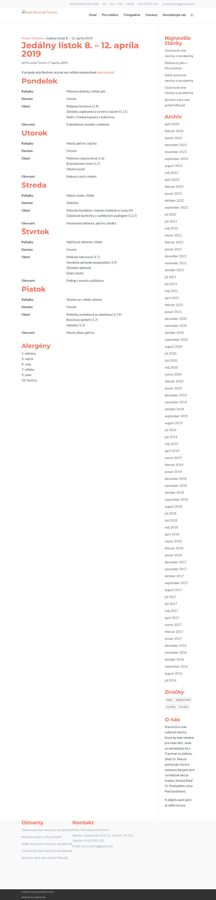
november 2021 (176, 263)
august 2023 (173, 166)
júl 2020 (170, 353)
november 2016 (176, 652)
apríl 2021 (172, 298)
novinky (170, 706)
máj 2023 (171, 172)
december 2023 (176, 145)
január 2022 (173, 249)
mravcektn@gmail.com (178, 4)
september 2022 (176, 207)
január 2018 (173, 555)
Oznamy (152, 15)
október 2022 (174, 200)
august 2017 (173, 590)
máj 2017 (171, 611)
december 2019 (176, 395)
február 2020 (174, 381)
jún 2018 (171, 520)
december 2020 (176, 319)
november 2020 (176, 325)
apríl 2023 (172, 179)
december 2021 (176, 256)
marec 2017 (173, 624)
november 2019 (176, 402)
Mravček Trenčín (36, 62)
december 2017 (176, 562)
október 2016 (174, 659)
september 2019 (176, 416)
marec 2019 (173, 458)
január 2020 (173, 388)
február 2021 (174, 305)
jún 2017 (171, 604)
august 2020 (173, 346)
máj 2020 (171, 367)
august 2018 (173, 506)
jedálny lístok (183, 699)
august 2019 (173, 423)
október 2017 (174, 576)
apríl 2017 (172, 618)
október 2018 (174, 492)
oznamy (183, 706)
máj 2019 (171, 444)
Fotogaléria (132, 15)
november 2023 (176, 152)
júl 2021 (170, 277)
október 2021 (174, 270)
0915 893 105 (148, 4)
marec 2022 (173, 235)
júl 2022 (170, 214)
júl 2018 (170, 513)
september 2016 (176, 666)
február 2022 (174, 242)
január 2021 (173, 312)
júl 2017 (170, 597)
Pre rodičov (110, 15)
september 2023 (176, 159)
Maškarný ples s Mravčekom (42, 837)
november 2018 (176, 485)
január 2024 (173, 138)
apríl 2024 (172, 124)
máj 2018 (171, 527)
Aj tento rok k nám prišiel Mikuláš (45, 858)
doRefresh (40, 897)
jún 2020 (171, 360)
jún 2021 (171, 284)
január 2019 (173, 471)
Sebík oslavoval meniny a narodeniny (47, 844)
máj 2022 (171, 228)
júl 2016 (170, 680)
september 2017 (176, 583)
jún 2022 (171, 221)
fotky (169, 699)
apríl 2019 (172, 451)
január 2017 (173, 638)
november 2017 (176, 569)
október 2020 (174, 332)
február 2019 (174, 465)
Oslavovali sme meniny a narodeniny (47, 830)
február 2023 (174, 186)
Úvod (93, 15)
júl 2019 (170, 430)
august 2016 (173, 673)
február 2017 (174, 631)
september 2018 (176, 499)
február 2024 (174, 131)
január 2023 (173, 193)
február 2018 (174, 548)
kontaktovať (105, 72)
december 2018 (176, 478)
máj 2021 (171, 291)
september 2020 (176, 339)
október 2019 (174, 409)
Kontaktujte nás (174, 15)
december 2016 (176, 645)
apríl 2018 (172, 534)
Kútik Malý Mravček (84, 4)
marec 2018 (173, 541)
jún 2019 (171, 437)
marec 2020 (173, 374)
